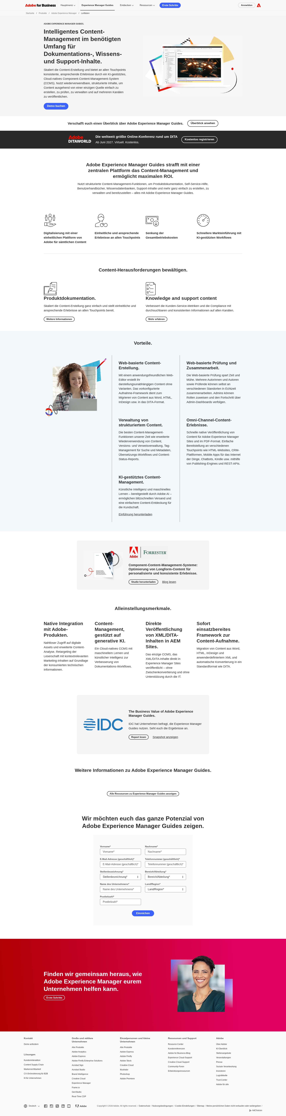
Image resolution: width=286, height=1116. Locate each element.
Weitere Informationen (59, 319)
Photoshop (125, 1074)
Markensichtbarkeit (32, 1069)
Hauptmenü (67, 5)
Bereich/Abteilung (155, 871)
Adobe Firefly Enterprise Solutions (87, 1061)
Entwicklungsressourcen (179, 1071)
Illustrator (124, 1070)
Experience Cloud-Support (180, 1057)
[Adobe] (258, 5)
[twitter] (57, 1106)
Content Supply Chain (34, 1065)
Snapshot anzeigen (165, 737)
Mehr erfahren (156, 319)
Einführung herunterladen (135, 514)
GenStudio (76, 1092)
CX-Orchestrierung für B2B (36, 1073)
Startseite (30, 13)
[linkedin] (63, 1106)
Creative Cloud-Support (178, 1062)
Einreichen (143, 913)
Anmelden (246, 5)
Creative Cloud (78, 1078)
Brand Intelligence (80, 1074)
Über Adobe (221, 1044)
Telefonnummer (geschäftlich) (162, 859)
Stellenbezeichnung (111, 871)
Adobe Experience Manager (64, 13)
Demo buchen (56, 106)
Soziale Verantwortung (226, 1066)
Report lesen (138, 737)
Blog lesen (169, 582)
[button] (31, 1106)
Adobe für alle (222, 1084)
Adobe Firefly (126, 1056)
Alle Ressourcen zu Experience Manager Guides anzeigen (143, 793)
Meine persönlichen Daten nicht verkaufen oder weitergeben (233, 1106)
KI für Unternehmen (32, 1078)
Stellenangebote (223, 1053)
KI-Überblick (221, 1049)
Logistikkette (221, 1075)
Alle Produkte (78, 1047)
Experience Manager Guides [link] (97, 5)
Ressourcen (146, 5)
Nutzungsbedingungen (162, 1106)
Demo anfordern (31, 1044)
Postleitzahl (106, 896)
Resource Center (175, 1044)
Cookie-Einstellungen (185, 1106)
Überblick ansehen (203, 123)
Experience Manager (81, 1083)
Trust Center (221, 1080)
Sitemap (200, 1106)
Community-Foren (176, 1066)
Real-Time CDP (79, 1096)
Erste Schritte (170, 5)
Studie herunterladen (143, 581)
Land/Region (152, 884)
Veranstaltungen (223, 1057)
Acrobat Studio (78, 1070)
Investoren (221, 1071)
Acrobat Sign (77, 1065)
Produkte (43, 13)
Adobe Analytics (79, 1052)
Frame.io (76, 1087)
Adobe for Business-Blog (179, 1053)
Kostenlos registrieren (199, 139)
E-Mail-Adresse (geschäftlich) (116, 859)
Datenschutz (144, 1106)
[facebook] (45, 1106)
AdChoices (257, 1110)
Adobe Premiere (127, 1078)
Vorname (105, 846)
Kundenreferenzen (176, 1049)
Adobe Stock (125, 1061)
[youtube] (69, 1106)
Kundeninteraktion (32, 1060)
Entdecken (125, 5)
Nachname (151, 846)
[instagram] (51, 1106)
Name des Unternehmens (114, 884)
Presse (219, 1062)
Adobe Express (79, 1056)
